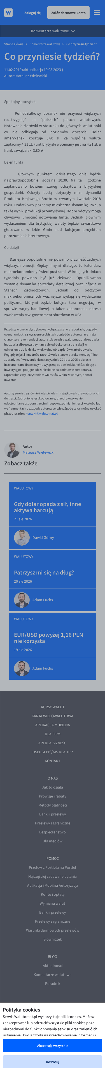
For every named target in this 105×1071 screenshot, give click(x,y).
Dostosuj (52, 1061)
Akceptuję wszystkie (52, 1045)
